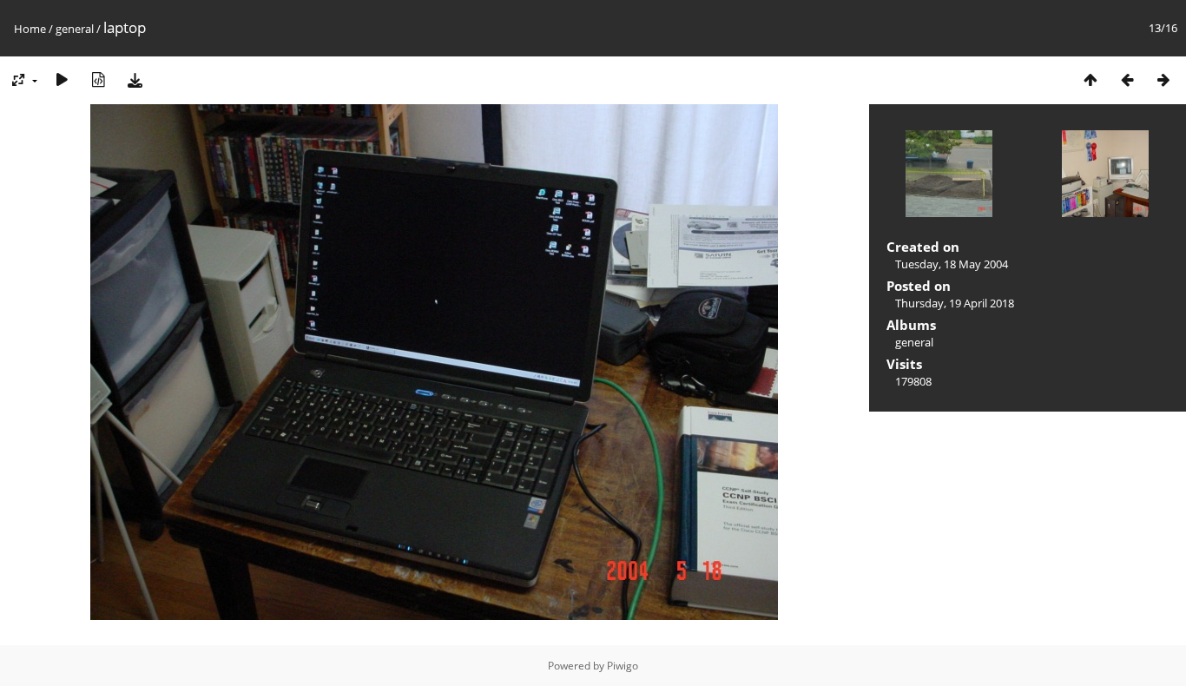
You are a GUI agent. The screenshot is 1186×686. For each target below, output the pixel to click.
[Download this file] (134, 79)
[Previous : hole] (1127, 79)
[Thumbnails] (1090, 79)
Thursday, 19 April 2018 (954, 303)
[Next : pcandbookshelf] (1163, 79)
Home (30, 28)
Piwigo (622, 665)
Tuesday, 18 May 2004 (951, 264)
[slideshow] (61, 79)
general (75, 28)
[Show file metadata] (98, 79)
